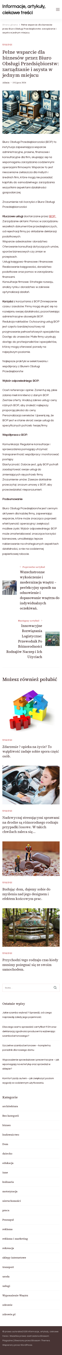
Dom (5, 1144)
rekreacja (8, 1248)
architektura (10, 1106)
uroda (6, 1276)
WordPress (26, 1345)
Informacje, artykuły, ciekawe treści (24, 9)
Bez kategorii (10, 1115)
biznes (6, 1125)
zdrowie (7, 1305)
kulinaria (8, 1182)
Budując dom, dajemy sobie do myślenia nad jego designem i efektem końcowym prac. (26, 894)
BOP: (52, 216)
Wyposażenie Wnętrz (15, 1295)
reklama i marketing (15, 1238)
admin (6, 82)
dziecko (7, 1153)
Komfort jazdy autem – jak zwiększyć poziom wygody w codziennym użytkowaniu (28, 1080)
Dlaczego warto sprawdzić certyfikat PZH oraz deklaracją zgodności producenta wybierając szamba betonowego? (29, 1031)
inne (5, 1172)
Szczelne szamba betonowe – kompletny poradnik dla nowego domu (26, 1047)
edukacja (8, 1163)
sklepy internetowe (14, 1257)
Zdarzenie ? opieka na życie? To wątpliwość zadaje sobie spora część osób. (30, 751)
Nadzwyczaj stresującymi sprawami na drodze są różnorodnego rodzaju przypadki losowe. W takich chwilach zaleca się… (30, 824)
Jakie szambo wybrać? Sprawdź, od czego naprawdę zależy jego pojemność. (27, 1014)
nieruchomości (11, 1201)
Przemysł (8, 1219)
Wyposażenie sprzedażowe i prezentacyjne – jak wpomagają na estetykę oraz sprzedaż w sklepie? (30, 1064)
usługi (7, 44)
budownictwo (10, 1134)
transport (8, 1267)
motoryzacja (9, 1191)
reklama (7, 1229)
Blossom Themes (40, 1340)
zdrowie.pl (8, 1314)
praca (5, 1210)
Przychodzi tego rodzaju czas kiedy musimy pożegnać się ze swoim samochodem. (30, 965)
